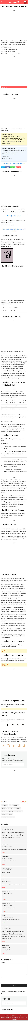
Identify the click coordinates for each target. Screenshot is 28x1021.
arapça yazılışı (10, 808)
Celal (3, 844)
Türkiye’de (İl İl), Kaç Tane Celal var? (14, 163)
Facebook (7, 167)
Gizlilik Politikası (16, 1015)
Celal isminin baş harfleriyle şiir (12, 811)
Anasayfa (3, 991)
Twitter (3, 167)
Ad (1, 977)
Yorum (3, 962)
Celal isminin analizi (18, 808)
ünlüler (10, 814)
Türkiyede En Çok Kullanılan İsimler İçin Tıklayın (14, 230)
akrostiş (3, 808)
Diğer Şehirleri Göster (14, 216)
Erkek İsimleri (16, 805)
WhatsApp (13, 167)
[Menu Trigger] (25, 2)
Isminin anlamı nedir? (14, 2)
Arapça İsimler (5, 805)
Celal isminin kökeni (20, 811)
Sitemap (22, 1015)
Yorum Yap (18, 167)
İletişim (10, 1015)
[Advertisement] (14, 25)
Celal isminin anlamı (5, 811)
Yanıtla (3, 841)
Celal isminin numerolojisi (5, 814)
